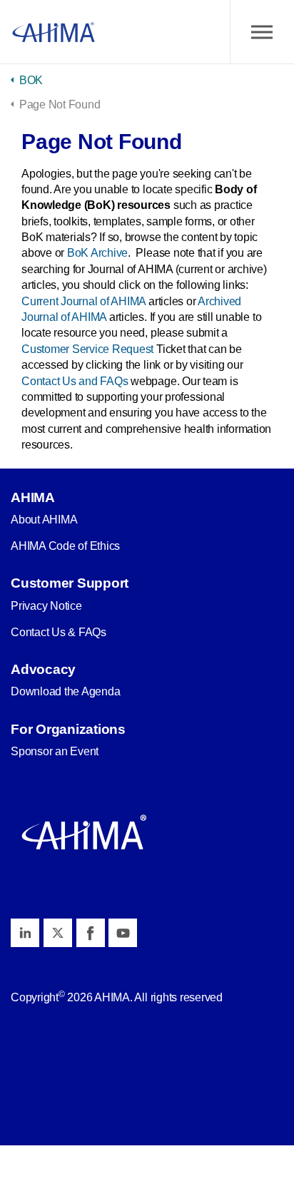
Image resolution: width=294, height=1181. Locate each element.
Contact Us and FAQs (74, 381)
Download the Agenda (65, 691)
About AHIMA (44, 519)
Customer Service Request (87, 349)
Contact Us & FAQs (58, 632)
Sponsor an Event (54, 751)
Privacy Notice (46, 606)
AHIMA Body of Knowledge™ (53, 32)
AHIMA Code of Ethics (65, 546)
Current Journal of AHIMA (83, 301)
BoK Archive (97, 253)
